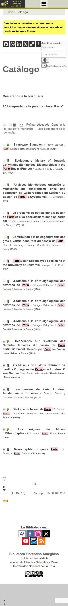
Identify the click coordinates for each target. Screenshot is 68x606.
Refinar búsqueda (38, 124)
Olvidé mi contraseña (55, 66)
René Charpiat (34, 349)
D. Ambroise (56, 196)
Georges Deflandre (43, 285)
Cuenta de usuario (51, 43)
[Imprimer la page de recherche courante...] (15, 124)
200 (62, 493)
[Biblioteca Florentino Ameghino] (12, 4)
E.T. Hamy (33, 433)
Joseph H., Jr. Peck (53, 265)
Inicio (10, 12)
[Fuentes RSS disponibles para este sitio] (34, 501)
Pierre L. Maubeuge (19, 221)
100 (57, 493)
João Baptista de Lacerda (34, 373)
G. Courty (59, 409)
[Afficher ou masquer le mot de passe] (45, 60)
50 (52, 493)
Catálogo (21, 69)
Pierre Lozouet (55, 144)
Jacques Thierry (43, 168)
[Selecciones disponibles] (22, 124)
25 (48, 493)
